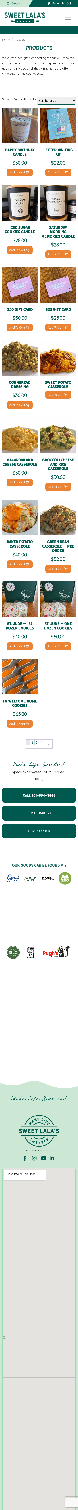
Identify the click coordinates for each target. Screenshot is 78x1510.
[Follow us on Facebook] (26, 1158)
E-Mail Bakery (39, 813)
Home (6, 39)
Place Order (39, 830)
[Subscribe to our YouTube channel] (44, 1158)
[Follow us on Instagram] (35, 1158)
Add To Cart (17, 172)
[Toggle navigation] (68, 17)
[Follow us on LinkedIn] (52, 1158)
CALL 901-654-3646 (39, 795)
